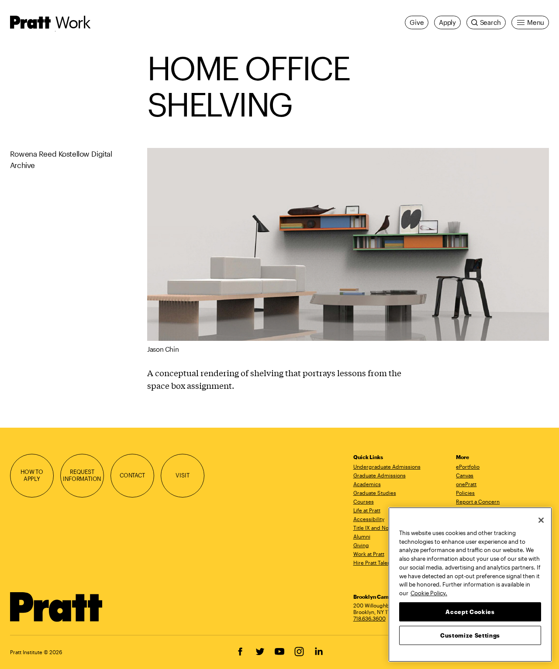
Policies (465, 493)
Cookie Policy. (429, 592)
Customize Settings (470, 634)
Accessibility (368, 519)
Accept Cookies (469, 611)
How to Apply (32, 475)
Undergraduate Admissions (387, 466)
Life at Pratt (366, 510)
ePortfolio (468, 466)
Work (72, 22)
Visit (182, 475)
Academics (367, 484)
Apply (447, 22)
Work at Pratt (368, 554)
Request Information (82, 475)
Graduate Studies (374, 493)
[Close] (541, 520)
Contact (132, 475)
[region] (470, 584)
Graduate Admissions (379, 475)
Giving (361, 545)
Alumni (361, 536)
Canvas (464, 475)
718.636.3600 (369, 618)
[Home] (56, 607)
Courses (363, 501)
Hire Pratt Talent (372, 562)
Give (417, 22)
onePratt (466, 484)
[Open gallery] (348, 244)
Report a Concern (478, 501)
